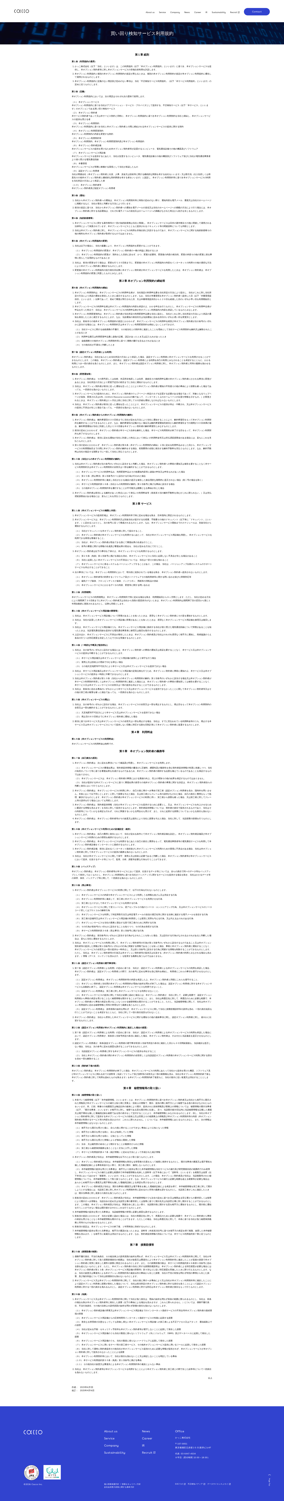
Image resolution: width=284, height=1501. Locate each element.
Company (175, 12)
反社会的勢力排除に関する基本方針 (119, 1487)
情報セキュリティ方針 (131, 1484)
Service (162, 12)
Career (197, 12)
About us (150, 12)
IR (206, 12)
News (187, 12)
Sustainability (219, 12)
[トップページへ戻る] (21, 11)
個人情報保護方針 (111, 1484)
